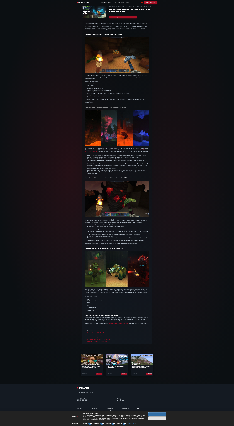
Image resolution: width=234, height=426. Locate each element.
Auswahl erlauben (157, 418)
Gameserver (110, 408)
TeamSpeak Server (111, 410)
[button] (127, 2)
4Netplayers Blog (113, 6)
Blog (138, 410)
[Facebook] (121, 400)
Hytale (78, 410)
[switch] (102, 424)
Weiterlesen (99, 373)
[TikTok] (126, 400)
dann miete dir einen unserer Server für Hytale (118, 323)
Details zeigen (131, 423)
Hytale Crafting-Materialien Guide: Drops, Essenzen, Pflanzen (98, 332)
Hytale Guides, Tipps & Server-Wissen (126, 6)
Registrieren (95, 410)
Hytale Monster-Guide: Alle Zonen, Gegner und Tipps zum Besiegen (99, 335)
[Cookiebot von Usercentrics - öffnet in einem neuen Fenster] (74, 424)
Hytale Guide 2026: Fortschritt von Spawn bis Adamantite (97, 339)
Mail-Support (125, 408)
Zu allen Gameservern (150, 2)
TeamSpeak (117, 2)
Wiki (138, 408)
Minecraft (110, 2)
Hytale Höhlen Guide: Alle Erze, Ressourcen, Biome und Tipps (149, 6)
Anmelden (94, 408)
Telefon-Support (126, 410)
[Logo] (83, 2)
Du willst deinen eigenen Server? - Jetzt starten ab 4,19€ (123, 17)
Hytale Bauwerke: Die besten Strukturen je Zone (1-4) (97, 341)
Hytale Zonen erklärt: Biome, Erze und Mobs (94, 337)
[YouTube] (123, 400)
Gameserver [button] (104, 2)
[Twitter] (118, 400)
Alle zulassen (157, 414)
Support (123, 2)
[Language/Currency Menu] (142, 2)
